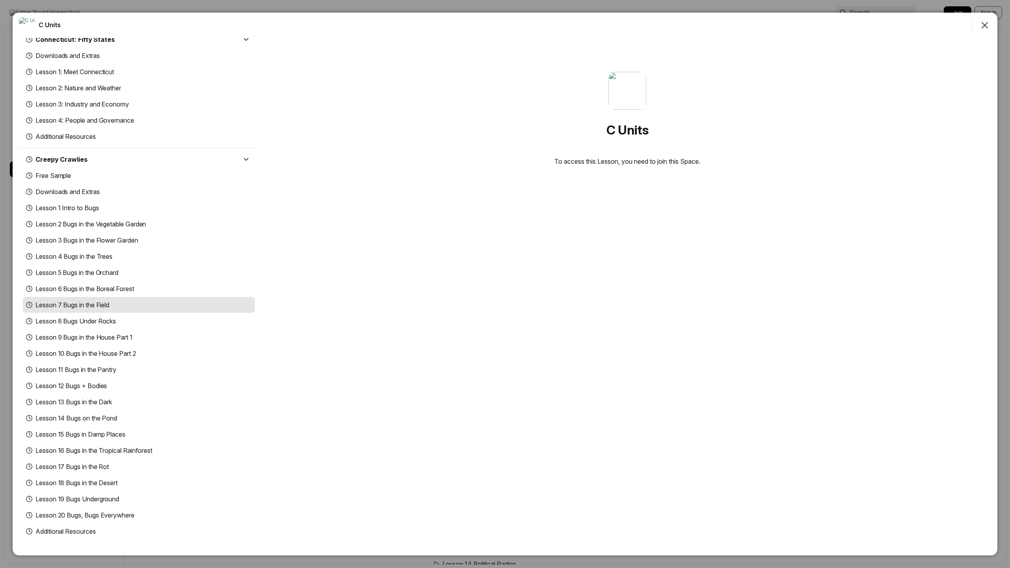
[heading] (50, 25)
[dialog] (505, 284)
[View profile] (27, 25)
